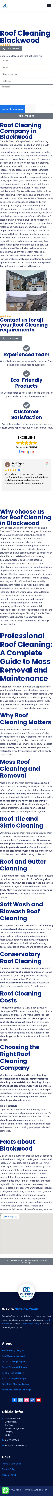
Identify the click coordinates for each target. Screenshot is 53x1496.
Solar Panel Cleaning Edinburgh (16, 1390)
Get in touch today (30, 1323)
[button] (3, 290)
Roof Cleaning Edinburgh (13, 1356)
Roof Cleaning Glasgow (13, 1350)
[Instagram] (20, 1400)
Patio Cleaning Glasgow (13, 1373)
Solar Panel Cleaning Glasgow (15, 1384)
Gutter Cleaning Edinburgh (14, 1367)
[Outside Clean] (5, 5)
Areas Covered (9, 1475)
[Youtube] (38, 1400)
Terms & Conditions (11, 1463)
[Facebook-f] (14, 1400)
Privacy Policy (8, 1469)
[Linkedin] (26, 1400)
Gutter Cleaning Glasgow (13, 1361)
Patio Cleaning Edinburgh (14, 1378)
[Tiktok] (32, 1400)
